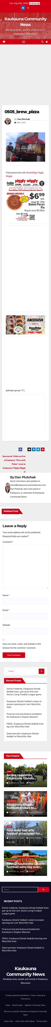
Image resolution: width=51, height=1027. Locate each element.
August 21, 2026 (17, 812)
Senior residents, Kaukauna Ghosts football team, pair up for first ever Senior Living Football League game (24, 692)
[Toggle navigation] (24, 42)
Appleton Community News (35, 1005)
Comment (8, 542)
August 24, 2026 (17, 783)
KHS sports (11, 801)
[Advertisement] (25, 78)
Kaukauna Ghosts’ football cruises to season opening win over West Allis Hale (24, 704)
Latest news (8, 1021)
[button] (42, 42)
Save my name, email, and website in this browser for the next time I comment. (22, 646)
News (9, 771)
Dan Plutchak (23, 119)
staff (31, 783)
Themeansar (25, 999)
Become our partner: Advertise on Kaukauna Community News (25, 1013)
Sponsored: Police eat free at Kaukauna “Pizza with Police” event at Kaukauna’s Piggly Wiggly (14, 462)
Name (6, 595)
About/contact (17, 1005)
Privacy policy (41, 1021)
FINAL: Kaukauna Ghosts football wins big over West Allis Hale (25, 867)
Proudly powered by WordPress (18, 995)
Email (6, 610)
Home (8, 1005)
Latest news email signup (24, 1021)
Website (6, 625)
